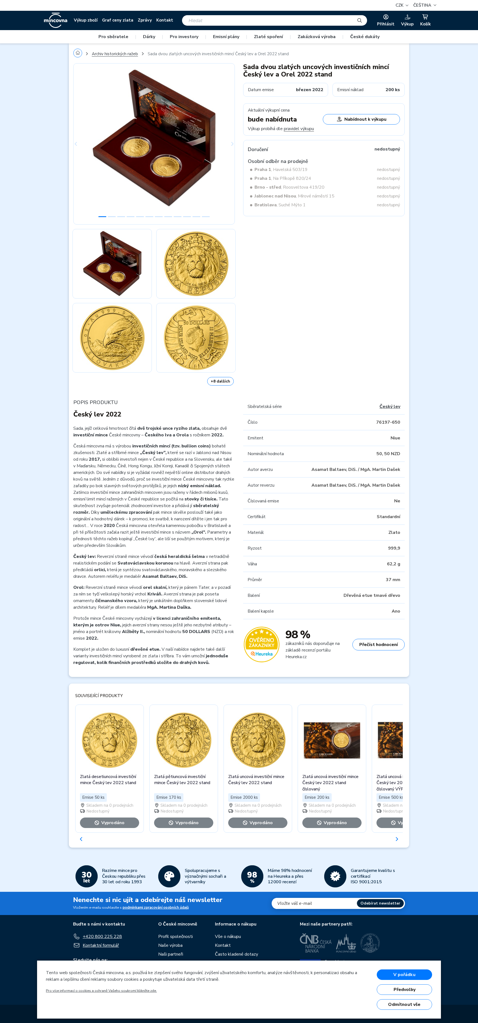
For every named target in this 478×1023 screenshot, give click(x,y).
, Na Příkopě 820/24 (282, 178)
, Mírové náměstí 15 (294, 196)
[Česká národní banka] (316, 943)
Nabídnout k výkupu (365, 119)
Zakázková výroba (317, 37)
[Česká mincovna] (55, 20)
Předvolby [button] (404, 990)
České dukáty (365, 37)
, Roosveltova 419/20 (289, 187)
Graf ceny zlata (117, 20)
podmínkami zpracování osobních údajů (156, 907)
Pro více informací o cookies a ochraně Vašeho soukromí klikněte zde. (101, 990)
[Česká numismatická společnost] (370, 943)
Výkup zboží (86, 20)
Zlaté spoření (268, 37)
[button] (424, 5)
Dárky (149, 37)
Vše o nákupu (228, 937)
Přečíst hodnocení (378, 645)
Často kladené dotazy (236, 954)
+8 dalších (220, 381)
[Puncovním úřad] (346, 943)
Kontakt (164, 20)
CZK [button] (400, 5)
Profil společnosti (175, 937)
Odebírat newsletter (380, 903)
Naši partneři (170, 954)
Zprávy (145, 20)
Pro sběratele (113, 37)
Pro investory (184, 37)
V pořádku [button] (404, 975)
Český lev (390, 407)
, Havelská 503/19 (281, 170)
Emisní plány (226, 37)
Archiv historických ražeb (115, 54)
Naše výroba (170, 945)
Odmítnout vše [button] (404, 1004)
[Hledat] (359, 20)
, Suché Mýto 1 (280, 205)
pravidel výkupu (299, 129)
